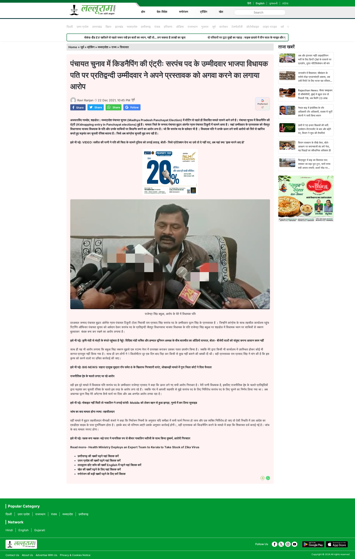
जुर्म (214, 27)
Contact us (12, 555)
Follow (134, 107)
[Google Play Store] (313, 544)
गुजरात (204, 27)
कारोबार (223, 27)
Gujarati (39, 530)
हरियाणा (168, 27)
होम (143, 12)
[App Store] (337, 544)
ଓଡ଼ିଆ (285, 3)
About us (27, 555)
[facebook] (274, 544)
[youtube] (294, 544)
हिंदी (249, 3)
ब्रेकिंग (90, 47)
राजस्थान (192, 27)
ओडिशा (180, 27)
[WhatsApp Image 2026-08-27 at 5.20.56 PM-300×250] (170, 194)
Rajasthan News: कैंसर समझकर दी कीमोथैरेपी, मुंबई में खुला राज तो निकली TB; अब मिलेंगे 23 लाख (315, 94)
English (260, 3)
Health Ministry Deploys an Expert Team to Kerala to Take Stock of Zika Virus (143, 447)
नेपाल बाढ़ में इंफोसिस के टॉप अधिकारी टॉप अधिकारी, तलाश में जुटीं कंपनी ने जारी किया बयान (315, 111)
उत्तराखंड (97, 27)
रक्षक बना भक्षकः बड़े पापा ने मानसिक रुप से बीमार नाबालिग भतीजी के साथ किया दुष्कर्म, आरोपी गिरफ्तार (136, 438)
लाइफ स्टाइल (270, 27)
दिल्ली (70, 27)
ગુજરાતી (273, 3)
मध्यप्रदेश (132, 27)
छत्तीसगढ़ (146, 27)
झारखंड (119, 27)
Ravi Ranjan (85, 100)
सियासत (124, 47)
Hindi (9, 530)
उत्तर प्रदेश (82, 27)
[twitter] (281, 544)
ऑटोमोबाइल (252, 27)
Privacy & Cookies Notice (75, 555)
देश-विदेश (162, 12)
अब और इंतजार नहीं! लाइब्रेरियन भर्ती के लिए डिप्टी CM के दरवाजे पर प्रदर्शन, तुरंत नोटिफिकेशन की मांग (314, 59)
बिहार (108, 27)
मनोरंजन (183, 12)
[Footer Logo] (21, 544)
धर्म (282, 27)
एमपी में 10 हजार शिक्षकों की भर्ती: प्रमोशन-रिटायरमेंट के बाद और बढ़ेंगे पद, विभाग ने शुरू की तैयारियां (314, 129)
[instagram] (287, 544)
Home (72, 47)
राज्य (113, 47)
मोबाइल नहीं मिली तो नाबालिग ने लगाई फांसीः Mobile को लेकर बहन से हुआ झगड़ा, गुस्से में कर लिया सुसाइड (139, 403)
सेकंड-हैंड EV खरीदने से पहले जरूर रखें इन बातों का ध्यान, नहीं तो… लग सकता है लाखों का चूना (114, 37)
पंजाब (157, 27)
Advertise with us (46, 555)
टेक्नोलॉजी (237, 27)
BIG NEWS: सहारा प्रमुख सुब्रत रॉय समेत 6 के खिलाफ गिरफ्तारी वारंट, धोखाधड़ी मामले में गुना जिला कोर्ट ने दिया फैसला (147, 367)
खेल (221, 12)
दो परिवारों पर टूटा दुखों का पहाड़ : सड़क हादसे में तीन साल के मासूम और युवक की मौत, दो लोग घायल (240, 37)
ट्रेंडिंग (203, 12)
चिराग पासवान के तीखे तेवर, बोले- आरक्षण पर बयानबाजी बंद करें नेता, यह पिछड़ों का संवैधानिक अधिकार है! (314, 146)
